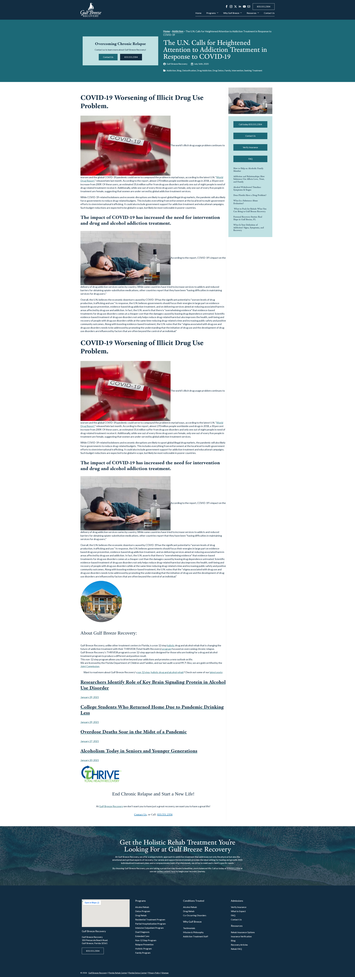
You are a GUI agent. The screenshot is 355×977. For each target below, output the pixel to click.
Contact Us (269, 13)
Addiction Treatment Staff (195, 936)
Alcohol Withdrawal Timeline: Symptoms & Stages (247, 188)
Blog (233, 940)
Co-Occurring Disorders (194, 915)
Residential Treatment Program (150, 919)
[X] (235, 6)
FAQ (233, 915)
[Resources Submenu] (257, 14)
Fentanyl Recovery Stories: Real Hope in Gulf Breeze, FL (247, 218)
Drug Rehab (141, 915)
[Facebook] (226, 6)
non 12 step (143, 672)
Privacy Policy (154, 973)
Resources (251, 13)
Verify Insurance (238, 907)
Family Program (142, 952)
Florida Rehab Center (118, 973)
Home (198, 13)
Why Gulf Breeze (231, 13)
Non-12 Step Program (145, 940)
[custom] (248, 6)
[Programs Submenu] (217, 14)
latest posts (216, 672)
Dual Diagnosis (142, 932)
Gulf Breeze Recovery (111, 806)
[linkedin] (240, 6)
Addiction (177, 31)
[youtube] (244, 6)
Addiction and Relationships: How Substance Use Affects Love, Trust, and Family (249, 179)
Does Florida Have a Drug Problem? (249, 195)
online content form (166, 871)
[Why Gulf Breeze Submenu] (240, 14)
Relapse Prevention (144, 944)
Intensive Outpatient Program (149, 927)
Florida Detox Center (138, 973)
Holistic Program (143, 948)
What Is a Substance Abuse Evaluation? (245, 202)
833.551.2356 (165, 814)
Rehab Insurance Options (243, 932)
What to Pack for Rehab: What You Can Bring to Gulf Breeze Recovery (249, 210)
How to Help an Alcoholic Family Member (248, 169)
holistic (171, 645)
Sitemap (165, 973)
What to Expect (238, 911)
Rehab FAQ (236, 949)
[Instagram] (231, 6)
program (166, 648)
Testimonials (189, 928)
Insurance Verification (241, 936)
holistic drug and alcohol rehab (167, 672)
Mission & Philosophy (193, 932)
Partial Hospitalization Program (150, 923)
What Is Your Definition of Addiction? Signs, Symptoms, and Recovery (248, 227)
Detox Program (142, 911)
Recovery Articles (239, 944)
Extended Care (142, 936)
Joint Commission (89, 666)
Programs (211, 13)
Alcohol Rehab (142, 907)
